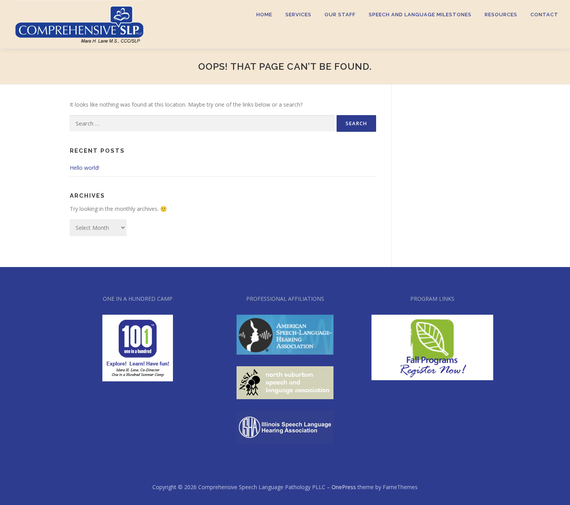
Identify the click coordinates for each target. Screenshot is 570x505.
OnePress (344, 487)
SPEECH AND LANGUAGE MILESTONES (420, 14)
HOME (264, 14)
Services (298, 14)
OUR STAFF (340, 14)
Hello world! (84, 167)
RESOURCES (501, 14)
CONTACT (544, 14)
